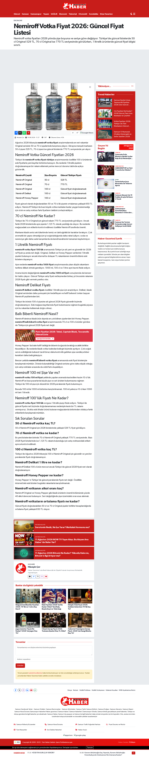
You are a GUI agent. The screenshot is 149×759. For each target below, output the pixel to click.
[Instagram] (42, 577)
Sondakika (93, 14)
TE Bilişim (132, 742)
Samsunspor (36, 14)
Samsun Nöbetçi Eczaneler (25, 724)
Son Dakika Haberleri (54, 730)
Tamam (90, 748)
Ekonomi (63, 14)
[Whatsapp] (35, 690)
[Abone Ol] (86, 133)
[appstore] (68, 735)
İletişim (75, 690)
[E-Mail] (30, 577)
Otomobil (83, 14)
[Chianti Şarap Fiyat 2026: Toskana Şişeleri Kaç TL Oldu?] (54, 620)
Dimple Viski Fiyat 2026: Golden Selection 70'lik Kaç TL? (79, 607)
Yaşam (46, 14)
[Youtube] (46, 577)
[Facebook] (34, 577)
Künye (70, 690)
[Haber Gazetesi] (74, 6)
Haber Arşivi (82, 730)
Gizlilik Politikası (84, 690)
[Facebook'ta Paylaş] (16, 133)
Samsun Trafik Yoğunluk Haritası (89, 724)
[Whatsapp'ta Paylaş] (24, 133)
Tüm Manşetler (21, 730)
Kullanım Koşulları (112, 690)
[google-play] (79, 735)
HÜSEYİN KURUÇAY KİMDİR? (43, 753)
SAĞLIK (54, 14)
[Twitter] (38, 577)
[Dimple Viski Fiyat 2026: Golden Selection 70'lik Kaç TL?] (80, 596)
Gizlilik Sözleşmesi (98, 690)
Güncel (17, 14)
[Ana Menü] (134, 14)
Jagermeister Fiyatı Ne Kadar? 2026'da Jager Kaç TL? (26, 631)
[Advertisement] (74, 66)
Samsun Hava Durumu (55, 724)
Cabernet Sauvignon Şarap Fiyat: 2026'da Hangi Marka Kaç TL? (79, 631)
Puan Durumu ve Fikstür (117, 724)
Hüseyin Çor (20, 137)
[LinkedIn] (27, 690)
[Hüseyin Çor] (21, 568)
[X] (19, 690)
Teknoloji (73, 14)
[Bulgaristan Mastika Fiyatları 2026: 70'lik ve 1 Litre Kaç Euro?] (28, 596)
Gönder (20, 665)
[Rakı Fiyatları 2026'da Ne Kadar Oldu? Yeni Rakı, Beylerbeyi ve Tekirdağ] (54, 596)
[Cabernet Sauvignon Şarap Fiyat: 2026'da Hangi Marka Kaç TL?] (80, 620)
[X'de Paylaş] (20, 133)
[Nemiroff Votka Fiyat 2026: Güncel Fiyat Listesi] (54, 106)
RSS (18, 742)
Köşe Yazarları (106, 14)
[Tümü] (132, 86)
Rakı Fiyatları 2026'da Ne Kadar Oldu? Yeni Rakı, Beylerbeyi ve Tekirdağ (52, 607)
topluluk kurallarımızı (35, 673)
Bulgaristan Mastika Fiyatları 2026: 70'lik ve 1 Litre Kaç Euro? (27, 607)
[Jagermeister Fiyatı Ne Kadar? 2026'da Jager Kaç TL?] (28, 620)
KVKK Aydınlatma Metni (127, 690)
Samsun (25, 14)
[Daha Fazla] (28, 133)
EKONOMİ (18, 20)
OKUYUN (82, 748)
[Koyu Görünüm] (131, 14)
